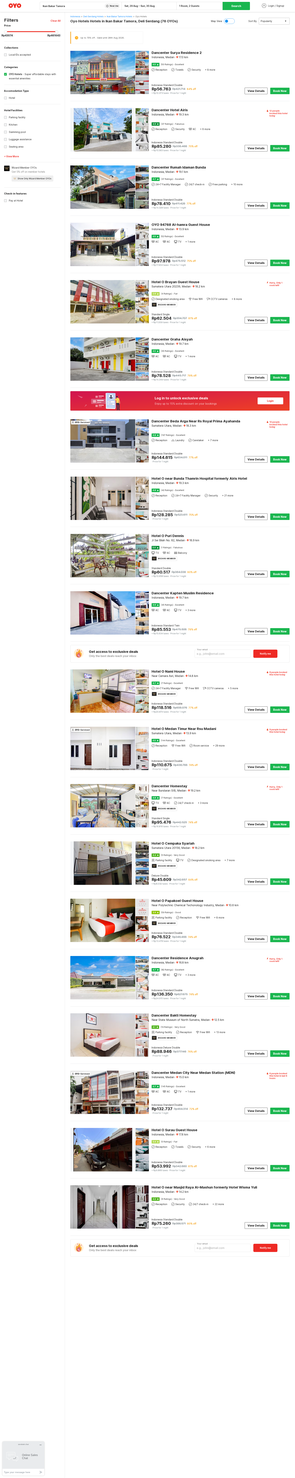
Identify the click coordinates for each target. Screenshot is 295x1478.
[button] (56, 20)
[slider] (5, 31)
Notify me (265, 653)
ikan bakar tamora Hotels (119, 16)
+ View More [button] (11, 156)
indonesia (75, 16)
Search (236, 6)
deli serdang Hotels (93, 16)
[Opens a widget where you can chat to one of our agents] (23, 1458)
